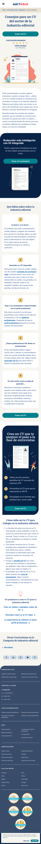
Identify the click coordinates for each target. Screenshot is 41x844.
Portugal (23, 782)
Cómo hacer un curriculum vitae (29, 677)
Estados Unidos (5, 782)
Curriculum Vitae (7, 669)
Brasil (2, 776)
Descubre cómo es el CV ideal (19, 615)
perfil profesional (11, 323)
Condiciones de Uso (6, 754)
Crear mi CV (20, 34)
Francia (3, 785)
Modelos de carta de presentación (30, 715)
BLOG (3, 725)
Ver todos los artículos (27, 737)
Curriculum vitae (12, 10)
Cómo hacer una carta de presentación (7, 716)
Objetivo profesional (6, 732)
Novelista (8, 647)
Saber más (26, 840)
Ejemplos (22, 10)
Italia (22, 773)
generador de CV (11, 360)
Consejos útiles (25, 734)
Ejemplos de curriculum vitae (28, 674)
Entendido (34, 840)
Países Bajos (24, 779)
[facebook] (6, 657)
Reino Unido (24, 785)
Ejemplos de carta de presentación (30, 712)
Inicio (4, 10)
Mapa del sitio (25, 757)
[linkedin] (13, 657)
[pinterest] (35, 657)
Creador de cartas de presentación (10, 712)
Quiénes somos (5, 751)
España (3, 779)
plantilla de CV (20, 561)
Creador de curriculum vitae (8, 674)
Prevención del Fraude (7, 760)
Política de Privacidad (6, 757)
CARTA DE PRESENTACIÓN (9, 708)
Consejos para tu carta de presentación (27, 730)
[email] (28, 657)
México (23, 776)
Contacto (23, 754)
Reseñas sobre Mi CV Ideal (28, 760)
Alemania (3, 773)
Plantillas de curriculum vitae (8, 677)
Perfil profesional (5, 729)
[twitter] (20, 657)
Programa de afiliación (27, 751)
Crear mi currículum (21, 161)
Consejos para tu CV (6, 736)
